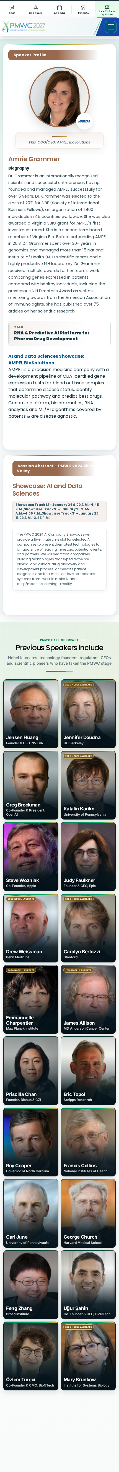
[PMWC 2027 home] (31, 27)
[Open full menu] (111, 27)
